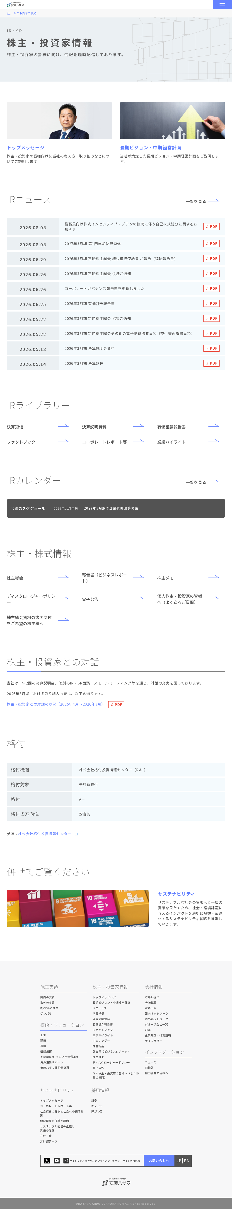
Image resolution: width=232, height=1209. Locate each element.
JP (178, 1160)
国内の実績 (47, 997)
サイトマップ (77, 1160)
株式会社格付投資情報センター (44, 833)
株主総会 (15, 578)
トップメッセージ (104, 997)
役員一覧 (151, 1008)
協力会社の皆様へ (156, 1073)
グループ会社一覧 (156, 1024)
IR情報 (149, 1067)
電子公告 (90, 599)
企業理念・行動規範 (158, 1035)
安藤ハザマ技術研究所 (54, 1067)
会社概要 (151, 1002)
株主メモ (165, 578)
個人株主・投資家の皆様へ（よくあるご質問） (179, 599)
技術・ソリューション (62, 1024)
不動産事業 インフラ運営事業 (59, 1057)
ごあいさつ (152, 997)
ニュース (150, 1062)
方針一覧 (46, 1136)
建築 (43, 1040)
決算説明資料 (94, 427)
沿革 (148, 1030)
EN (187, 1160)
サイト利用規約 (131, 1160)
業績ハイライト (171, 442)
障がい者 (97, 1111)
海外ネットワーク (156, 1019)
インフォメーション (164, 1052)
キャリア (97, 1106)
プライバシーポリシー (110, 1160)
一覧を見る (196, 201)
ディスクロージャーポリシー (31, 599)
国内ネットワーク (156, 1013)
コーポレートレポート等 (104, 442)
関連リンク (91, 1160)
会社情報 (153, 987)
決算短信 (15, 427)
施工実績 (49, 987)
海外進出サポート (51, 1062)
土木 (43, 1035)
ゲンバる (46, 1013)
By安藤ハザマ (49, 1008)
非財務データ (49, 1141)
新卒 (94, 1100)
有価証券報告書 (171, 427)
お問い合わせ (159, 1160)
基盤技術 (46, 1051)
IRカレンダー (101, 1040)
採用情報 (100, 1090)
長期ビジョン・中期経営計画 (111, 1002)
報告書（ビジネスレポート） (104, 578)
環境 (43, 1046)
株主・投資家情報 (110, 987)
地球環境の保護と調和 (54, 1121)
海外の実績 (47, 1002)
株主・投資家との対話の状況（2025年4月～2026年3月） (56, 704)
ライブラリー (153, 1040)
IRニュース (100, 1008)
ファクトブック (21, 442)
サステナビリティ (57, 1090)
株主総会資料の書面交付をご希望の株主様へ (29, 620)
